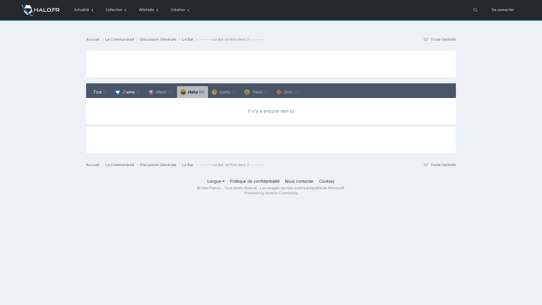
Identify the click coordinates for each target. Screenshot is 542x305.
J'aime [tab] (131, 92)
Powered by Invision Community (271, 193)
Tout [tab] (100, 92)
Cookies (327, 181)
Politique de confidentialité (255, 181)
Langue (214, 181)
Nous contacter (299, 181)
